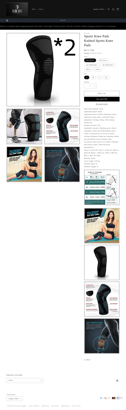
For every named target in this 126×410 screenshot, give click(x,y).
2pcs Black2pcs (91, 65)
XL (106, 77)
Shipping (86, 53)
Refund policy (45, 405)
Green (98, 69)
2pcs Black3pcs (108, 65)
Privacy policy (55, 405)
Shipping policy (65, 405)
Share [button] (88, 360)
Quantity (86, 82)
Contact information (34, 405)
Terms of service (76, 405)
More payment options (102, 104)
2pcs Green (103, 60)
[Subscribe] (41, 380)
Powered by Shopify (21, 406)
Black (88, 69)
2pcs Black (90, 60)
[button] (108, 9)
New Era (13, 406)
